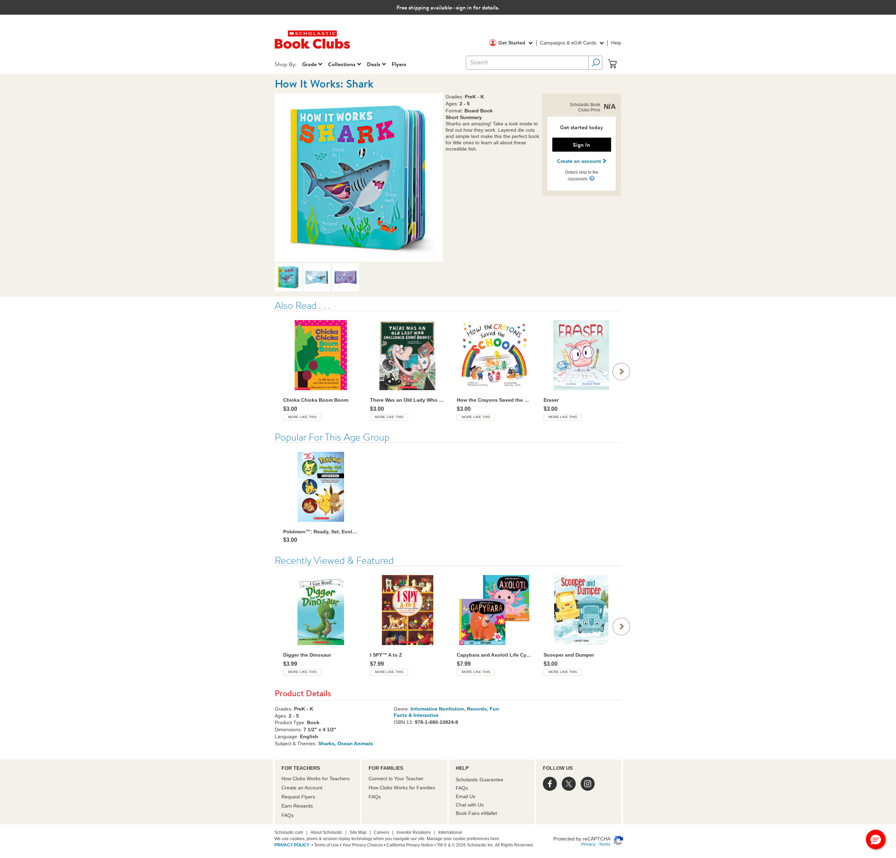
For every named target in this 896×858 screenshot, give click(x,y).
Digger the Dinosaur (307, 655)
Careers (381, 832)
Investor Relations (414, 832)
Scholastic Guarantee (479, 779)
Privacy (588, 844)
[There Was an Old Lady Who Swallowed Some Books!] (407, 355)
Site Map (358, 832)
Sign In (581, 144)
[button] (592, 178)
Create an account (579, 161)
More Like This (302, 417)
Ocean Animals (355, 743)
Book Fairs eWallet (476, 813)
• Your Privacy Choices (361, 845)
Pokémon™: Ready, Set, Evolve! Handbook (320, 531)
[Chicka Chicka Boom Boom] (320, 355)
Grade (309, 64)
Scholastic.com (288, 832)
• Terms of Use (324, 845)
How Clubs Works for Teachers (315, 778)
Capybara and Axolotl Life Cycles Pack (494, 655)
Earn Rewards (297, 806)
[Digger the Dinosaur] (320, 610)
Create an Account (301, 787)
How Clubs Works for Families (402, 787)
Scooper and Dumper (569, 655)
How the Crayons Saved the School (494, 400)
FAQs (287, 815)
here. (495, 838)
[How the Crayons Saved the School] (494, 355)
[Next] (621, 371)
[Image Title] (359, 178)
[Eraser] (581, 355)
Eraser (551, 400)
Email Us (465, 796)
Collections (342, 64)
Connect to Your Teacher (396, 778)
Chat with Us (470, 805)
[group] (321, 370)
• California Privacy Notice (408, 845)
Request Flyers (298, 797)
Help (616, 43)
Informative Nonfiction (437, 709)
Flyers (399, 64)
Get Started (512, 43)
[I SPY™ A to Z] (407, 610)
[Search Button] (595, 63)
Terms (604, 844)
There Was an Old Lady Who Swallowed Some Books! (407, 400)
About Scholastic (326, 832)
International (450, 832)
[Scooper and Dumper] (581, 610)
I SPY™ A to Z (386, 655)
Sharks (326, 743)
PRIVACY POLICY (291, 845)
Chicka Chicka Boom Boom (315, 400)
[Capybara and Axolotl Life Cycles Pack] (494, 610)
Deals (373, 64)
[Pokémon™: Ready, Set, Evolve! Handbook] (320, 487)
